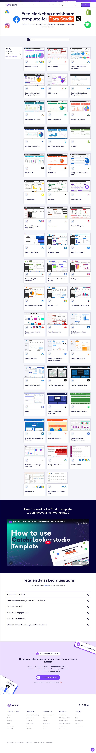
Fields (8, 718)
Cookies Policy (49, 742)
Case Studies (10, 726)
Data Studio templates (64, 718)
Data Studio (46, 718)
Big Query (45, 726)
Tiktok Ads (29, 729)
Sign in (75, 5)
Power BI (45, 720)
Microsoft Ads (30, 723)
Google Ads (29, 720)
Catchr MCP (60, 2)
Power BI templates (63, 720)
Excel (44, 729)
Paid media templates (64, 729)
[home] (11, 5)
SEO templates (62, 726)
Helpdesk (77, 723)
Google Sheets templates (65, 723)
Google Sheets (46, 723)
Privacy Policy (29, 742)
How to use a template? (11, 56)
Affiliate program (79, 726)
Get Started (86, 5)
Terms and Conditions (39, 742)
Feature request (79, 720)
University (9, 720)
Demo (76, 718)
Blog (8, 723)
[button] (23, 5)
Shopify (28, 726)
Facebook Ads (30, 718)
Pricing (61, 5)
